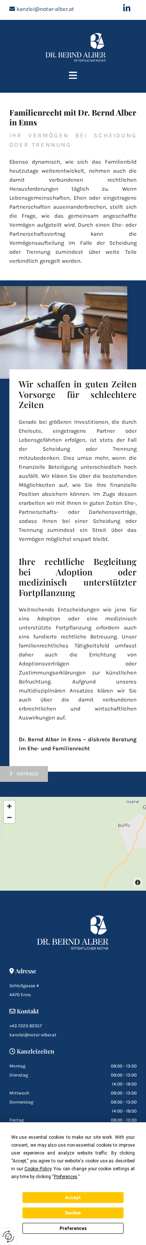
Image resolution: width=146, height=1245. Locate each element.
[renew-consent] (8, 1236)
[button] (73, 76)
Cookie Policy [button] (37, 1168)
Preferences (73, 1228)
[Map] (73, 844)
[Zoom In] (9, 806)
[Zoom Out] (9, 817)
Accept (73, 1197)
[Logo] (76, 47)
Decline (73, 1213)
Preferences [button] (65, 1176)
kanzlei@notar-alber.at (45, 9)
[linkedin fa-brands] (127, 8)
